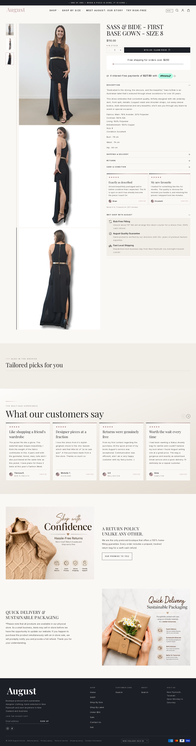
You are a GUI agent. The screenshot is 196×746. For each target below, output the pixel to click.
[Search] (177, 10)
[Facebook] (12, 728)
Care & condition (116, 167)
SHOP (92, 697)
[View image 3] (10, 59)
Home (93, 692)
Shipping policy (76, 741)
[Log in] (183, 10)
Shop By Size (96, 702)
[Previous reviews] (184, 416)
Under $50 (95, 712)
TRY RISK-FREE (136, 10)
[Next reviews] (188, 416)
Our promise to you (117, 556)
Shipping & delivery (118, 154)
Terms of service (61, 741)
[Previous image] (19, 175)
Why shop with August (119, 215)
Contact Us (95, 722)
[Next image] (97, 175)
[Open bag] (188, 10)
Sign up (44, 721)
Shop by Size (71, 10)
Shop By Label (97, 707)
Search (119, 692)
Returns (111, 161)
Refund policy (33, 741)
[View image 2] (10, 44)
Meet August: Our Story (104, 10)
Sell (92, 727)
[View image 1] (10, 30)
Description (113, 85)
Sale (92, 717)
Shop (53, 10)
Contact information (93, 741)
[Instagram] (7, 728)
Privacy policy (46, 741)
